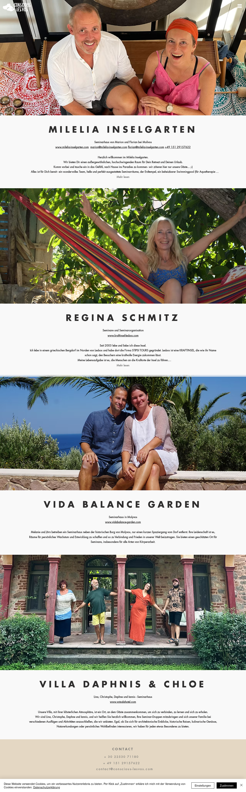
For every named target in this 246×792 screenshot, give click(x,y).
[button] (240, 6)
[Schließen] (241, 785)
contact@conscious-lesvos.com (124, 769)
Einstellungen (203, 785)
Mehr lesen (123, 177)
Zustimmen (227, 785)
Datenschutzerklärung (46, 787)
